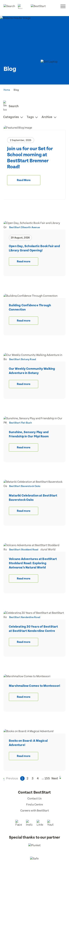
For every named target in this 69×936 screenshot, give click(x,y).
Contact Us (34, 798)
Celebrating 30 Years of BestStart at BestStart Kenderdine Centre (33, 629)
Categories (11, 117)
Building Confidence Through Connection (30, 307)
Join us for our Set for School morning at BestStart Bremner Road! (30, 158)
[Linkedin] (39, 823)
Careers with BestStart (34, 810)
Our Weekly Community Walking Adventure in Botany (32, 371)
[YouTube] (50, 823)
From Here (39, 890)
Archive (47, 117)
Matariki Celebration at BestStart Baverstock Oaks (33, 498)
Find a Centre (34, 804)
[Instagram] (29, 823)
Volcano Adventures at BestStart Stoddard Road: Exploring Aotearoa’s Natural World (33, 563)
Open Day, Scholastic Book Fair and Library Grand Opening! (34, 248)
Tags (30, 117)
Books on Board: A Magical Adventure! (28, 743)
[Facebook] (18, 823)
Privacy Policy (34, 885)
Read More (23, 180)
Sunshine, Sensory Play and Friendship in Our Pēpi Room (29, 434)
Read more (23, 261)
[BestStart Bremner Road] (34, 128)
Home (7, 90)
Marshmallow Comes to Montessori (34, 686)
